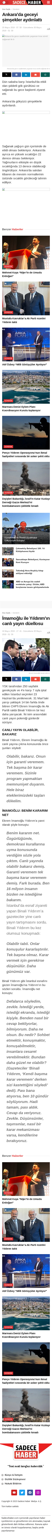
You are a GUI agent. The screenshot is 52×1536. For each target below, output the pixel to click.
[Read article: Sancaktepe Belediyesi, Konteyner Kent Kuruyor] (8, 562)
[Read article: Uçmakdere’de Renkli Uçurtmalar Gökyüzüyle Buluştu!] (26, 530)
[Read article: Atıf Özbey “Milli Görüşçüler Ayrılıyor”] (26, 344)
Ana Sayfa (6, 9)
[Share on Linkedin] (26, 74)
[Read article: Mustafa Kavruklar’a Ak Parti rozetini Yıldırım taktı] (26, 298)
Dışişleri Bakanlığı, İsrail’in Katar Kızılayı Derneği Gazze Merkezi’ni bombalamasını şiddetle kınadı (26, 502)
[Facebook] (30, 1492)
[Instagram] (38, 1492)
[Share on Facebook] (16, 74)
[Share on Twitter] (6, 74)
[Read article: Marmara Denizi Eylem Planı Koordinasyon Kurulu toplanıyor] (26, 387)
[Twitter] (22, 1492)
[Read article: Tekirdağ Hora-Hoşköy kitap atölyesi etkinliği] (8, 573)
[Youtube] (14, 1492)
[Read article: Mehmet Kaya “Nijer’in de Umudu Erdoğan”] (26, 252)
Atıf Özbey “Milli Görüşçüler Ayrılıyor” (24, 364)
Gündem (16, 9)
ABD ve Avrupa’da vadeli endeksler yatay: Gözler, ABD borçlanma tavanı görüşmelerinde (32, 584)
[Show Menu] (48, 2)
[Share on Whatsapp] (45, 74)
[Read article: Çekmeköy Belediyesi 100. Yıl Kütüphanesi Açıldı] (8, 551)
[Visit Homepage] (28, 2)
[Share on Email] (35, 74)
